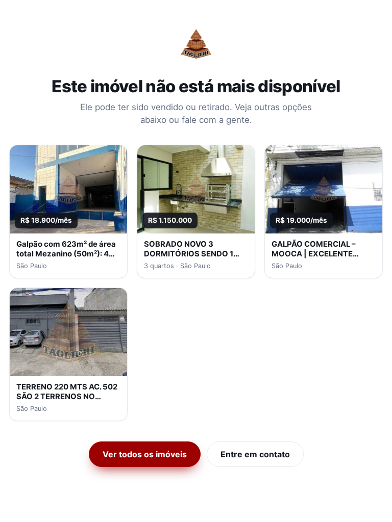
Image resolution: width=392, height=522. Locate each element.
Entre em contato (255, 454)
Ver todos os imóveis (145, 454)
